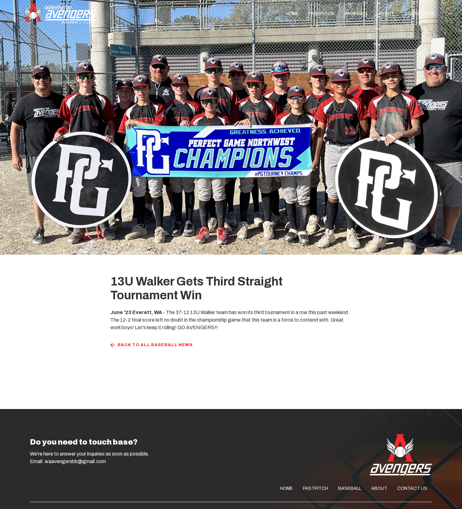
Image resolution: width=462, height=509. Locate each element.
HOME (286, 488)
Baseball (356, 13)
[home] (60, 13)
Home (292, 13)
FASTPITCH (315, 488)
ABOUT (379, 488)
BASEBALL (349, 488)
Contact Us (419, 13)
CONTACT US (412, 488)
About (386, 13)
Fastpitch (321, 13)
